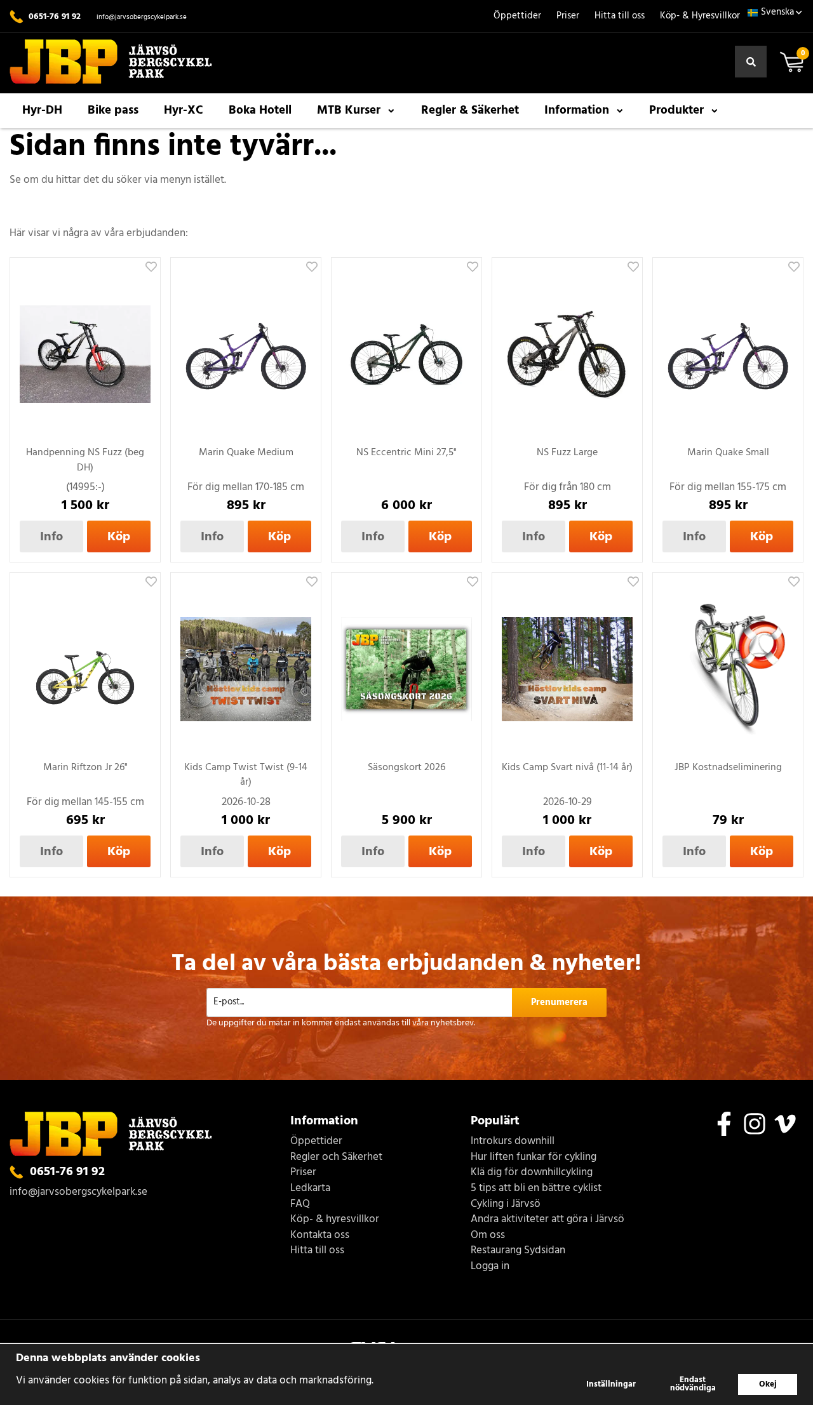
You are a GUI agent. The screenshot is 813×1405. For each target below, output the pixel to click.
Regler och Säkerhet (336, 1158)
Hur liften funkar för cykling (533, 1158)
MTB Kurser (348, 110)
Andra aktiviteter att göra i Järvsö (547, 1220)
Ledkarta (310, 1189)
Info (51, 536)
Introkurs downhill (512, 1142)
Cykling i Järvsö (506, 1205)
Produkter (676, 110)
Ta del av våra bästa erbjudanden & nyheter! (406, 964)
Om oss (488, 1236)
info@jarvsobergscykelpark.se (142, 17)
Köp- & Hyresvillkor (700, 15)
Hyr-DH (42, 110)
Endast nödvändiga (693, 1384)
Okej (768, 1384)
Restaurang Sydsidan (518, 1251)
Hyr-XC (183, 110)
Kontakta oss (319, 1236)
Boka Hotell (260, 110)
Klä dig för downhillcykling (532, 1173)
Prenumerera (559, 1002)
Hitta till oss (620, 15)
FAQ (300, 1205)
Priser (567, 15)
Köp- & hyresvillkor (334, 1220)
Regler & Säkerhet (470, 110)
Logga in (490, 1267)
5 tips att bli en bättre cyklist (536, 1189)
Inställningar (611, 1384)
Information (576, 110)
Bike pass (113, 110)
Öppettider (517, 15)
